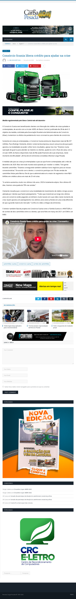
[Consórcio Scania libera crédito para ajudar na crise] (38, 87)
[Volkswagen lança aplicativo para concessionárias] (13, 317)
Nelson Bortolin (15, 60)
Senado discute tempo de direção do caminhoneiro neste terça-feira (31, 496)
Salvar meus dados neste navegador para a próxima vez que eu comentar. (27, 387)
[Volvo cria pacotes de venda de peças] (63, 317)
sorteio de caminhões (41, 264)
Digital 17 (6, 51)
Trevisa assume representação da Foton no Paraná (38, 326)
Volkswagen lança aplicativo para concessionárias (13, 326)
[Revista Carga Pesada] (38, 14)
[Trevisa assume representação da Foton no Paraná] (38, 317)
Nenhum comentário (44, 60)
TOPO (72, 594)
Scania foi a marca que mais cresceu (22, 503)
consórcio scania (25, 264)
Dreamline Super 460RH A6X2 (23, 489)
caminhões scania (10, 264)
